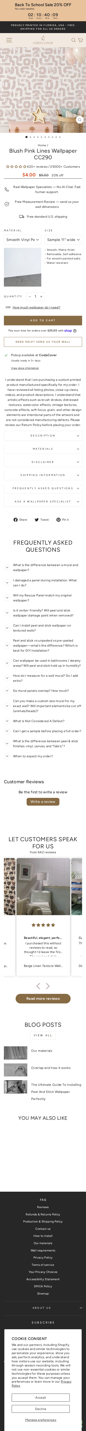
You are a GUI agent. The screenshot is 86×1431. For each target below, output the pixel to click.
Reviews (43, 1207)
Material (13, 230)
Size (49, 230)
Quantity (13, 296)
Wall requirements (43, 1250)
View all (43, 1035)
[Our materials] (15, 1053)
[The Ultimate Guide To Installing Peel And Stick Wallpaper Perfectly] (15, 1087)
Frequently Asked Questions (43, 488)
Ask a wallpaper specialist (43, 501)
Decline (40, 1409)
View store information (25, 368)
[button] (74, 40)
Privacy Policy (43, 1257)
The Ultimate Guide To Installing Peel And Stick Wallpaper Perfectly (56, 1092)
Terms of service (43, 1264)
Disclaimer (43, 462)
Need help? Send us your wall (43, 341)
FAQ (43, 1199)
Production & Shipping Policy (43, 1221)
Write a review (43, 801)
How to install (43, 1236)
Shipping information (42, 475)
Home (42, 145)
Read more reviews (43, 998)
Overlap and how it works (51, 1068)
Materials (43, 448)
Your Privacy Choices (43, 1272)
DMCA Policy (43, 1286)
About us (42, 1307)
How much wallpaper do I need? (36, 307)
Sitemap (43, 1293)
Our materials (41, 1051)
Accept (40, 1397)
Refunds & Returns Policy (43, 1214)
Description (43, 435)
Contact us (42, 1228)
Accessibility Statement (43, 1279)
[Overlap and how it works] (15, 1070)
